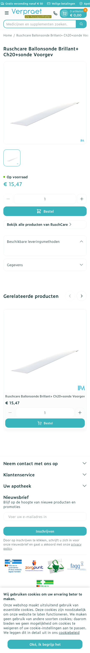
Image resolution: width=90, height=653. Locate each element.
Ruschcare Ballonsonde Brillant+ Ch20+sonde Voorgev (45, 396)
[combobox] (39, 24)
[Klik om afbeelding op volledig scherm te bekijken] (45, 103)
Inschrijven (45, 531)
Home (7, 35)
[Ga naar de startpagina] (31, 13)
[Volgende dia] (82, 296)
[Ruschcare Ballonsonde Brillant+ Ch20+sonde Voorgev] (45, 351)
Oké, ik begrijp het (45, 644)
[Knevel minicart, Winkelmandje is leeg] (64, 13)
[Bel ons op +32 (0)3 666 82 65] (55, 13)
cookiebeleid (69, 632)
